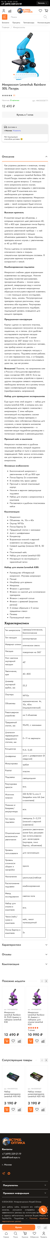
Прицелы (16, 22)
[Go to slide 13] (16, 77)
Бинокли (5, 22)
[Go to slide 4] (20, 74)
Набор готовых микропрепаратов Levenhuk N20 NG (36, 1094)
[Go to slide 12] (14, 77)
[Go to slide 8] (28, 74)
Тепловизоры (28, 22)
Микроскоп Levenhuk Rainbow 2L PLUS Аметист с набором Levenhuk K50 (12, 1017)
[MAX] (9, 1174)
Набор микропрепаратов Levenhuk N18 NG (12, 1094)
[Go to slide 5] (22, 74)
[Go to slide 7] (26, 74)
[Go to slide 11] (35, 74)
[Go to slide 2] (16, 74)
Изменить (17, 130)
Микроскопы (19, 27)
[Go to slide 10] (33, 74)
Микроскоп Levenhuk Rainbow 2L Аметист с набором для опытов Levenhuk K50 (36, 1018)
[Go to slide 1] (14, 74)
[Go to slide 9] (31, 74)
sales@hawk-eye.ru (11, 1157)
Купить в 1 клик (25, 114)
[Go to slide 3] (18, 74)
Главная (5, 27)
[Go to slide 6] (24, 74)
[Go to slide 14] (18, 77)
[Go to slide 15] (20, 77)
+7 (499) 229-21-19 (11, 1154)
